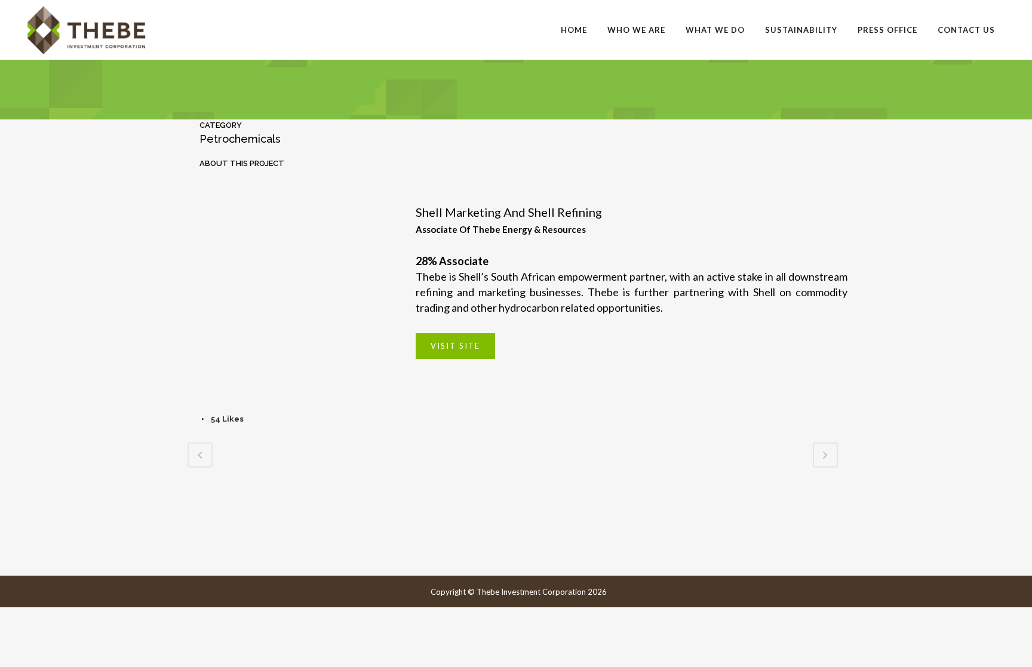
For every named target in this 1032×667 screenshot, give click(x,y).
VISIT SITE (455, 346)
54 (227, 418)
